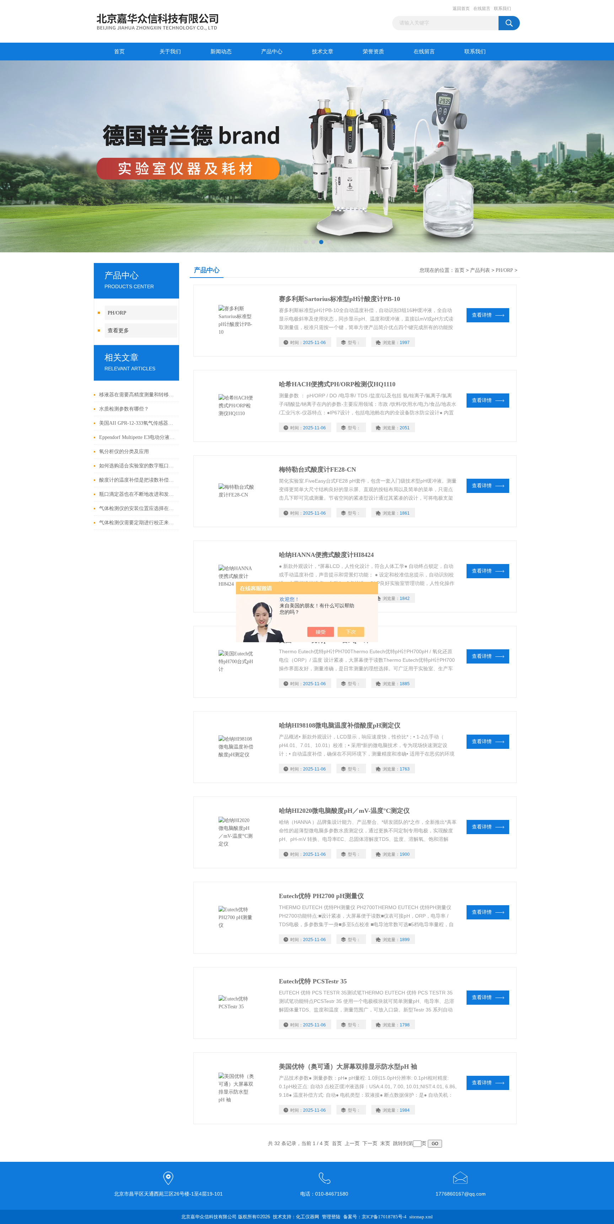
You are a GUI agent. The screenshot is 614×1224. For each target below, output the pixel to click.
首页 (119, 51)
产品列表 (480, 270)
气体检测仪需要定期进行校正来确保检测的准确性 (137, 522)
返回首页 (461, 8)
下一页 (369, 1143)
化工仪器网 (307, 1216)
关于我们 (170, 51)
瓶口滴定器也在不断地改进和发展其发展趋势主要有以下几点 (137, 494)
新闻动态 (221, 51)
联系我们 (502, 8)
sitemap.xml (421, 1216)
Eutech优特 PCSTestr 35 (313, 981)
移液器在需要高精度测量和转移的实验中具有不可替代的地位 (137, 394)
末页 (385, 1143)
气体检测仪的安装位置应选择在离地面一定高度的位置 (137, 508)
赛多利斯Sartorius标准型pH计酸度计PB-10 (339, 298)
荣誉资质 (373, 51)
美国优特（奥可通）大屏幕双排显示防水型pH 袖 (348, 1066)
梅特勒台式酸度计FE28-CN (317, 469)
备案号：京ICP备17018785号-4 (374, 1216)
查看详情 (482, 315)
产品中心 (271, 51)
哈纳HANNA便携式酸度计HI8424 (326, 554)
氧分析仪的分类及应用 (124, 451)
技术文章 (322, 51)
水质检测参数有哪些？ (124, 409)
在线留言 (481, 8)
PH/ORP (117, 313)
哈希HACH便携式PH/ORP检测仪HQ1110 (337, 384)
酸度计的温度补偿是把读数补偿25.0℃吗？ (137, 480)
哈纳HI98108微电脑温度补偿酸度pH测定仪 (339, 725)
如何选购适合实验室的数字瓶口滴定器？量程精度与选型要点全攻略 (137, 465)
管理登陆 (331, 1216)
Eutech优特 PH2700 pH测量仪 (321, 896)
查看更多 (118, 330)
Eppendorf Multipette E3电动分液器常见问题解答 (137, 437)
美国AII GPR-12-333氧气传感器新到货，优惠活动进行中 (137, 423)
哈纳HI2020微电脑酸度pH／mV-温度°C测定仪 (344, 810)
